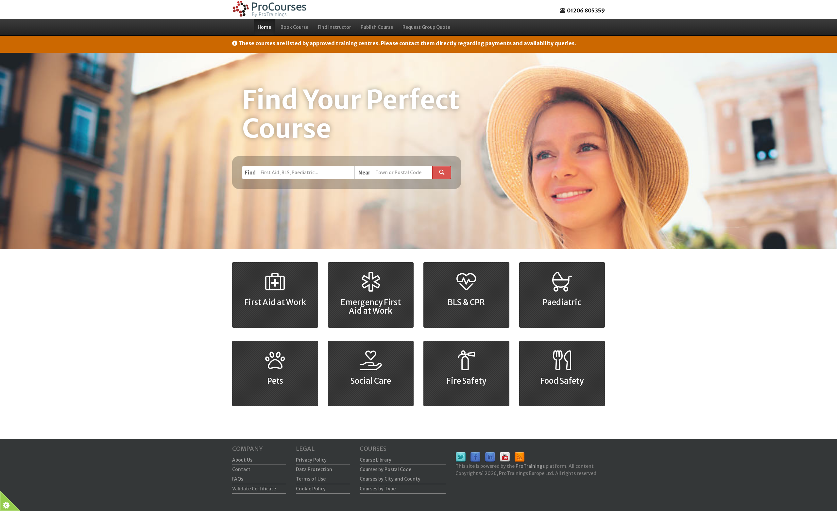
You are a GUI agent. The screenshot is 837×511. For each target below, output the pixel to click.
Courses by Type (378, 489)
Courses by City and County (390, 479)
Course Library (375, 460)
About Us (242, 460)
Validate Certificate (254, 489)
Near (364, 173)
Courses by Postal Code (385, 469)
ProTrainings (530, 466)
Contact (241, 469)
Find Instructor (334, 27)
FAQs (237, 479)
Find (250, 173)
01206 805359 (586, 10)
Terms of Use (311, 479)
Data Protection (314, 469)
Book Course (294, 27)
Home (264, 27)
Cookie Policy (311, 489)
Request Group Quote (426, 27)
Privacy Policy (311, 460)
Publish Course (377, 27)
